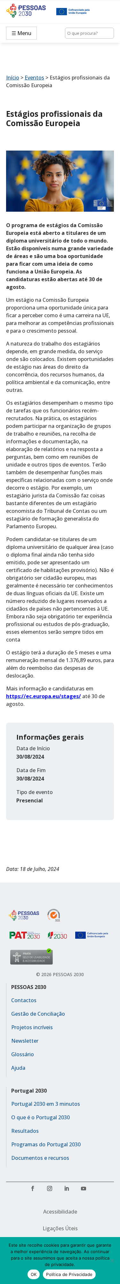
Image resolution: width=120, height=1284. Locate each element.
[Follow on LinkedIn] (68, 1190)
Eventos (34, 77)
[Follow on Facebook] (35, 1190)
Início (12, 77)
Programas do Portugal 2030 (46, 1144)
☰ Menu (21, 33)
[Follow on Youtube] (85, 1190)
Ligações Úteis (60, 1228)
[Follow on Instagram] (51, 1190)
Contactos (23, 1000)
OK (34, 1274)
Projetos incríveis (32, 1027)
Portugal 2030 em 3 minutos (45, 1103)
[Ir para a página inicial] (31, 12)
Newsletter (24, 1040)
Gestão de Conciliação (38, 1013)
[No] (112, 1260)
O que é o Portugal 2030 (40, 1117)
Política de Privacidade (69, 1274)
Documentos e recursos (40, 1157)
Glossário (22, 1054)
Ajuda (18, 1067)
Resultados (25, 1130)
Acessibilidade (60, 1211)
